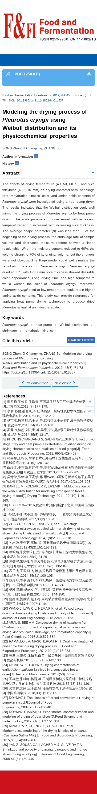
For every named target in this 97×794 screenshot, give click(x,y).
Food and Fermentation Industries (24, 95)
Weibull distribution (74, 325)
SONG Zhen (11, 148)
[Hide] (90, 411)
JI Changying (32, 148)
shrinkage (9, 330)
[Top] (90, 401)
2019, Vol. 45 (61, 95)
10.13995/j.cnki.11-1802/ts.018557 (40, 100)
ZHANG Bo (52, 148)
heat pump (44, 325)
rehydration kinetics (38, 330)
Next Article (63, 383)
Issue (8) (80, 95)
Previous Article (36, 383)
